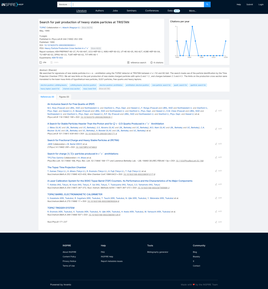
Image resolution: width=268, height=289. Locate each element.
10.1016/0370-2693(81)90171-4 (101, 133)
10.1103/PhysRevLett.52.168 (190, 161)
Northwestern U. (92, 108)
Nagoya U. (75, 27)
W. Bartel (71, 144)
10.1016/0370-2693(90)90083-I (59, 45)
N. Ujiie (128, 198)
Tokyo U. (61, 171)
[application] (199, 42)
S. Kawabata (53, 198)
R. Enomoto (92, 171)
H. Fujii (111, 171)
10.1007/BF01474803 (86, 147)
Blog (195, 252)
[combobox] (137, 4)
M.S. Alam (154, 127)
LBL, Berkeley (72, 127)
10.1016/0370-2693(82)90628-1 (96, 117)
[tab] (47, 96)
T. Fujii (128, 171)
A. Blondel (100, 130)
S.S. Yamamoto (141, 184)
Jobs (115, 10)
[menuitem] (239, 4)
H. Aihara (82, 157)
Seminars (131, 10)
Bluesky (196, 256)
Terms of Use (69, 266)
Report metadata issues (112, 261)
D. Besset (77, 111)
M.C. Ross (52, 108)
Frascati (61, 108)
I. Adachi (65, 27)
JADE (49, 144)
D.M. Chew (171, 111)
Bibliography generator (157, 252)
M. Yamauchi (150, 211)
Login (261, 4)
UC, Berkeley (89, 127)
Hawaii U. (135, 108)
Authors (99, 10)
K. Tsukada (78, 211)
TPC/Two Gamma (55, 157)
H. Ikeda (125, 211)
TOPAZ (43, 27)
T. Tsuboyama (114, 184)
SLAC (58, 127)
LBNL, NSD (75, 108)
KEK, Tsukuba (66, 198)
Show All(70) (87, 28)
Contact (196, 266)
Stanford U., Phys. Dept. (115, 108)
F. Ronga (145, 108)
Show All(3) (96, 48)
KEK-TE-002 (57, 57)
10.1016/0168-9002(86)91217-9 (139, 174)
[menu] (239, 4)
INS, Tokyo (63, 184)
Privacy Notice (69, 261)
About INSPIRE (69, 252)
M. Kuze (73, 184)
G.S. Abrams (102, 127)
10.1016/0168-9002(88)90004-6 (103, 201)
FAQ (103, 252)
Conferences (152, 10)
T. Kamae (51, 171)
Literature (81, 10)
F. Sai (92, 184)
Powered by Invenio (60, 284)
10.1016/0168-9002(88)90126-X (104, 214)
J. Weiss (51, 127)
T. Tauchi (105, 198)
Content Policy (69, 256)
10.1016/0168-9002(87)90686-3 (153, 188)
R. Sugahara (80, 198)
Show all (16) (104, 89)
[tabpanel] (134, 165)
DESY (79, 144)
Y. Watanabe (153, 198)
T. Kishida (51, 184)
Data (170, 10)
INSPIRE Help (107, 256)
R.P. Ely (107, 114)
